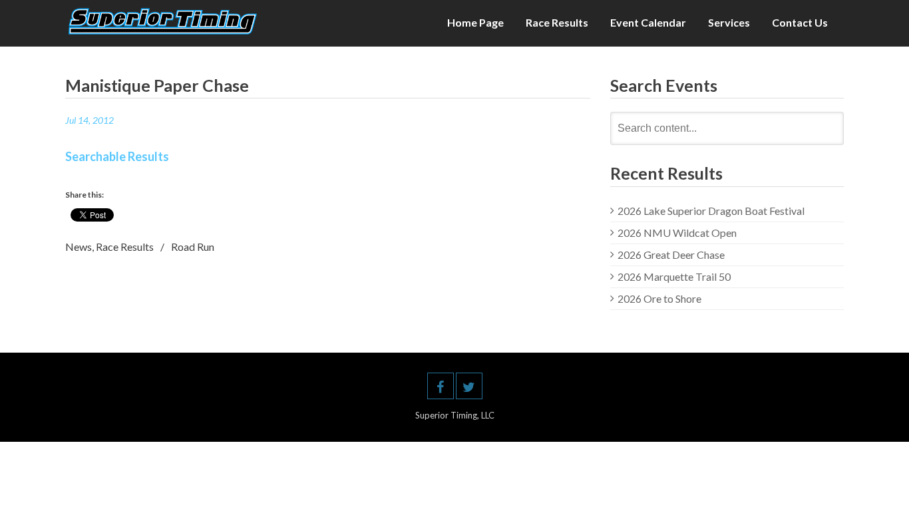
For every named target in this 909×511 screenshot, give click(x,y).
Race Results (557, 22)
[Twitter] (469, 386)
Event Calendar (648, 22)
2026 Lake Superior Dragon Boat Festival (711, 210)
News (78, 246)
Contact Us (800, 22)
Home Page (475, 22)
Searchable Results (117, 156)
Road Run (192, 246)
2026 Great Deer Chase (671, 254)
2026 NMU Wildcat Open (677, 232)
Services (729, 22)
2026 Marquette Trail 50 (674, 276)
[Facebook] (440, 386)
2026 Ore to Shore (659, 298)
